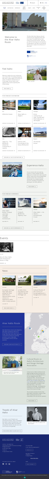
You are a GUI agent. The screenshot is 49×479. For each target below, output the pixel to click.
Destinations (10, 7)
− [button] (25, 315)
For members (44, 8)
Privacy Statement (30, 464)
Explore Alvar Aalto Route (11, 344)
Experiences (17, 7)
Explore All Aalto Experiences (12, 228)
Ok (24, 477)
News (34, 7)
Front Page (4, 8)
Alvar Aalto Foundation (33, 380)
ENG (46, 2)
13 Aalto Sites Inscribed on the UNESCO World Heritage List (23, 292)
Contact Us (38, 8)
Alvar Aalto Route (24, 8)
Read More (7, 88)
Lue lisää (5, 303)
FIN (42, 2)
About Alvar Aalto (34, 458)
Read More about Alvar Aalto (11, 430)
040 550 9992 (30, 445)
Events (29, 7)
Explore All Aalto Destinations (12, 157)
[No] (47, 476)
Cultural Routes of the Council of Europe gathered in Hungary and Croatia (39, 292)
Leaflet (37, 353)
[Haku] (32, 2)
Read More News (8, 308)
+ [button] (25, 314)
